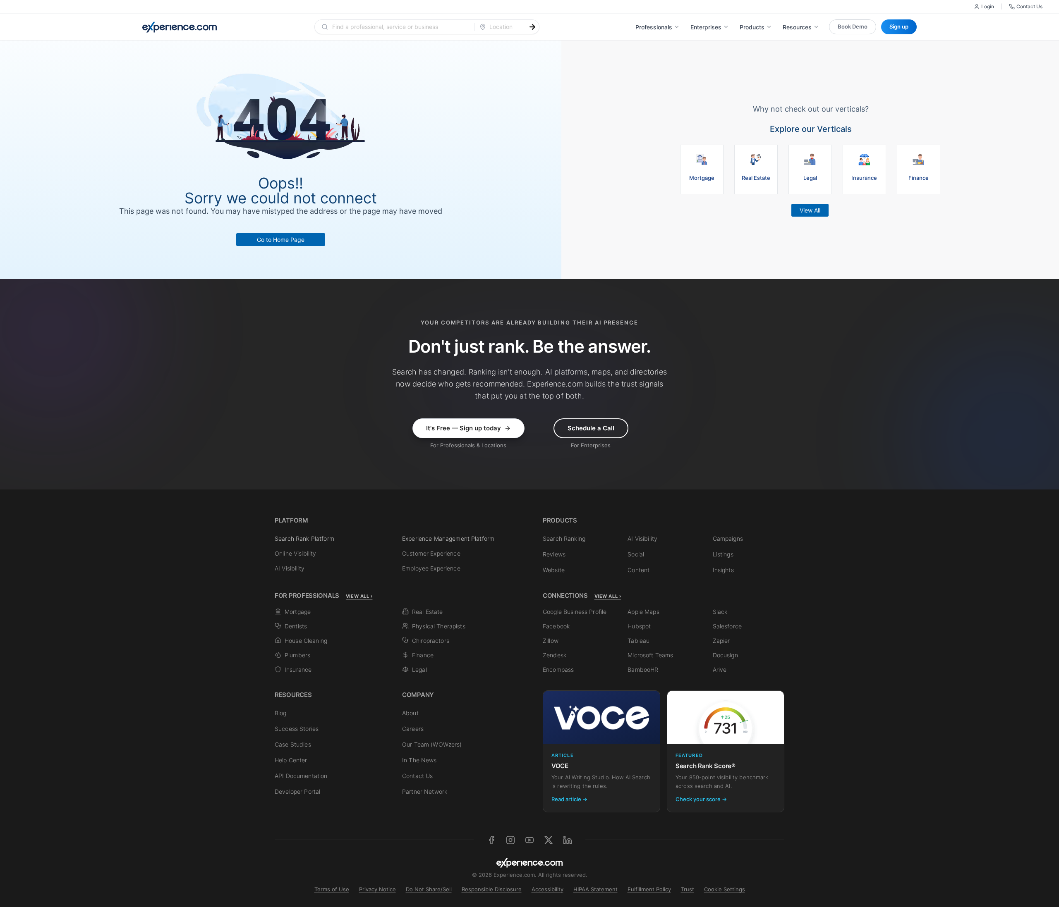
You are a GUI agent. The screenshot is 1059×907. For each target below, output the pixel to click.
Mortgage (298, 611)
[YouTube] (529, 840)
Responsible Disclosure (492, 889)
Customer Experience (431, 553)
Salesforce (727, 626)
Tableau (638, 640)
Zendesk (554, 655)
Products (752, 27)
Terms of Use (331, 889)
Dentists (296, 626)
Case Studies (293, 744)
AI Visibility (289, 568)
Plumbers (297, 655)
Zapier (721, 640)
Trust (687, 889)
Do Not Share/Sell (429, 889)
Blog (281, 712)
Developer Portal (297, 791)
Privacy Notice (377, 889)
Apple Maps (643, 611)
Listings (723, 554)
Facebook (556, 626)
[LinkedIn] (567, 840)
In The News (419, 760)
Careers (413, 728)
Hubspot (639, 626)
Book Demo (852, 26)
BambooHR (643, 669)
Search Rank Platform (304, 538)
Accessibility (547, 889)
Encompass (558, 669)
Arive (720, 669)
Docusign (725, 655)
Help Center (291, 760)
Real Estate (427, 611)
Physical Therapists (438, 626)
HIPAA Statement (595, 889)
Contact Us (1029, 6)
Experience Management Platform (448, 538)
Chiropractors (430, 640)
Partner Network (424, 791)
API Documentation (301, 775)
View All (810, 210)
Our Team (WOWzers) (432, 744)
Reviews (554, 554)
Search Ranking (564, 538)
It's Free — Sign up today (463, 428)
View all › (359, 596)
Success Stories (297, 728)
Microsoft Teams (650, 655)
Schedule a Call (591, 428)
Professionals (653, 27)
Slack (720, 611)
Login (987, 6)
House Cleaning (306, 640)
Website (554, 569)
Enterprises (705, 27)
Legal (419, 669)
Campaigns (728, 538)
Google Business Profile (574, 611)
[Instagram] (510, 840)
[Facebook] (491, 840)
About (410, 712)
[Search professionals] (532, 27)
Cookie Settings (724, 889)
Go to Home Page (280, 239)
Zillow (550, 640)
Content (638, 569)
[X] (548, 840)
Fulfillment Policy (649, 889)
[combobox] (399, 26)
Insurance (298, 669)
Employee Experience (431, 568)
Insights (723, 569)
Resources (797, 27)
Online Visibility (295, 553)
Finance (423, 655)
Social (636, 554)
